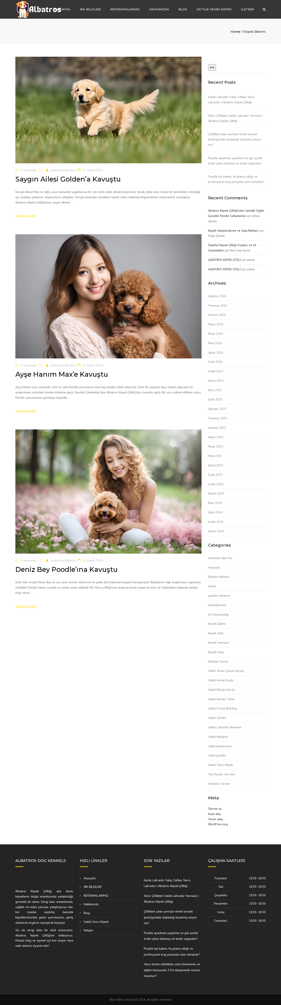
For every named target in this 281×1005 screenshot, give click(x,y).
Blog (182, 9)
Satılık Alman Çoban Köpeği (226, 671)
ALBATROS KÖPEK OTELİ (224, 260)
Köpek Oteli (215, 633)
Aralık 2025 (215, 371)
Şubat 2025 (215, 465)
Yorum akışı (215, 819)
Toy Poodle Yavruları (221, 774)
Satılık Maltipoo (218, 737)
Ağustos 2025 (217, 409)
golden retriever (219, 596)
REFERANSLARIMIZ (125, 9)
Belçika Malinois (218, 577)
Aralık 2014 (215, 522)
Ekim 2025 (215, 390)
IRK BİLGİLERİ (90, 9)
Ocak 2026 (215, 362)
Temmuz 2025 (217, 418)
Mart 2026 (215, 343)
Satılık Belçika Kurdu (221, 690)
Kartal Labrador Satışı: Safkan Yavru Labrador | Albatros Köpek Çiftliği (231, 99)
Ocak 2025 (215, 475)
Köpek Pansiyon (218, 643)
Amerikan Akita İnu (220, 558)
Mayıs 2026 (215, 324)
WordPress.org (218, 824)
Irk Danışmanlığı (218, 614)
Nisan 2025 (215, 446)
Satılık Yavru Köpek (214, 9)
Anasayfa (61, 9)
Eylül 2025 (215, 399)
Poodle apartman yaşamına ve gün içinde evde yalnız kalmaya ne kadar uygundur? (235, 160)
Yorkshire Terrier (219, 784)
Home (235, 32)
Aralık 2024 (215, 484)
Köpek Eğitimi (217, 624)
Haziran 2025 (217, 428)
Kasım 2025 (216, 381)
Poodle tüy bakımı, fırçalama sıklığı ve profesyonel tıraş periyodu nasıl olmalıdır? (236, 179)
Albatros (70, 170)
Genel (212, 586)
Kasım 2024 (216, 493)
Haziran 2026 (217, 315)
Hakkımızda (159, 9)
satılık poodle (217, 755)
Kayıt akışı (214, 814)
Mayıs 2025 (215, 437)
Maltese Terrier (218, 661)
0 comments (29, 170)
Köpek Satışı (216, 652)
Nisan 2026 (215, 334)
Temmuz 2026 (217, 305)
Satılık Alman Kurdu (220, 680)
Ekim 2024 (215, 503)
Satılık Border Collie (221, 699)
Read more (25, 216)
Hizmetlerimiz (217, 605)
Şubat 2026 (215, 352)
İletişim (247, 9)
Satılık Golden (217, 718)
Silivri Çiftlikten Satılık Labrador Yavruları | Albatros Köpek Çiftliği (235, 118)
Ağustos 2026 (217, 296)
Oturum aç (215, 809)
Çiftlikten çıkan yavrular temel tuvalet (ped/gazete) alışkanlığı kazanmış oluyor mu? (234, 139)
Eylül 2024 (215, 512)
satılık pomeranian (220, 746)
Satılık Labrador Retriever (225, 727)
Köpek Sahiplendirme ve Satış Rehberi (233, 231)
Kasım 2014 (216, 531)
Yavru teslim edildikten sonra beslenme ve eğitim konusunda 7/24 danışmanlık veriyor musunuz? (172, 970)
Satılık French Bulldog (222, 708)
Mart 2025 (215, 456)
